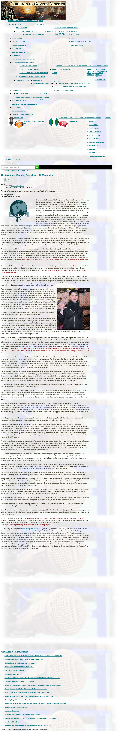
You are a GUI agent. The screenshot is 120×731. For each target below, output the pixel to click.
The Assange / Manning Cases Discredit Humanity (27, 175)
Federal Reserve (19, 45)
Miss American (95, 132)
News (41, 21)
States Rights (59, 35)
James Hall (93, 146)
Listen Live (18, 118)
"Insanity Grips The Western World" (17, 700)
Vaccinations (38, 80)
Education (16, 48)
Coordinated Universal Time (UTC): (15, 170)
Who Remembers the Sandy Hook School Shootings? (23, 659)
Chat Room (72, 121)
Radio (87, 118)
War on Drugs (17, 107)
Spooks (73, 38)
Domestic (74, 28)
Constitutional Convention (61, 32)
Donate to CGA (14, 159)
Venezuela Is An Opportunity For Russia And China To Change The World (30, 718)
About (107, 118)
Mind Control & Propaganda (101, 70)
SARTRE (92, 149)
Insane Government (20, 42)
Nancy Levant (94, 121)
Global (73, 31)
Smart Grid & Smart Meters (63, 69)
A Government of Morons (13, 674)
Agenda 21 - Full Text (28, 66)
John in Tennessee (96, 142)
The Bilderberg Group (65, 90)
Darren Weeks (95, 118)
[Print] (6, 179)
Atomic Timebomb (83, 83)
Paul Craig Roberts (97, 156)
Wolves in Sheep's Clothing (23, 62)
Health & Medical (99, 74)
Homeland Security (62, 28)
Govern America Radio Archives (72, 118)
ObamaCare (17, 38)
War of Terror (46, 94)
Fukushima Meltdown (67, 83)
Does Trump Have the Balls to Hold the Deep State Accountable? (27, 692)
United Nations (101, 66)
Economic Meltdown (20, 52)
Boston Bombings (19, 100)
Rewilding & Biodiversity (76, 66)
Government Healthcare (43, 84)
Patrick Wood (94, 152)
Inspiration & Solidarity (81, 42)
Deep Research (77, 45)
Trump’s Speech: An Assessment (16, 707)
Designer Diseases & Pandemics (24, 104)
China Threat (21, 28)
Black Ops (75, 35)
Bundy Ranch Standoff (29, 31)
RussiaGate (16, 90)
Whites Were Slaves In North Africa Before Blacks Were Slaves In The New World (33, 656)
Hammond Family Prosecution (32, 35)
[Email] (7, 181)
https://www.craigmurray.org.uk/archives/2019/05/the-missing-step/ (27, 525)
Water (54, 73)
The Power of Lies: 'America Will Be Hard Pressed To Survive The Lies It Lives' (32, 678)
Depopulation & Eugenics (30, 69)
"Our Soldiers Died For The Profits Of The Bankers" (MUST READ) (27, 726)
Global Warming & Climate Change (34, 73)
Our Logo (12, 163)
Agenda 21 (91, 66)
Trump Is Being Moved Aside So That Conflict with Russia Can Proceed (29, 696)
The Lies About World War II (14, 670)
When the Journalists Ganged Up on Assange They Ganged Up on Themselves (32, 685)
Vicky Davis (93, 125)
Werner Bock (61, 66)
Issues (41, 24)
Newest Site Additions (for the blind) (23, 21)
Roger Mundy (94, 139)
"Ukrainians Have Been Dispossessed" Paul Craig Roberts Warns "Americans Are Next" (35, 703)
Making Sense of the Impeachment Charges (19, 663)
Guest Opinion (94, 135)
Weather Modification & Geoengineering (71, 87)
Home (6, 17)
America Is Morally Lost (12, 722)
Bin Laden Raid (22, 94)
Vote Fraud (16, 55)
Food (97, 76)
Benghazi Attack (19, 111)
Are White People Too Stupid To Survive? (19, 681)
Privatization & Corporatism (24, 59)
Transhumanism (22, 80)
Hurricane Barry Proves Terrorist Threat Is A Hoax (22, 714)
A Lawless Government (12, 711)
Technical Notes (15, 24)
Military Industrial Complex (28, 97)
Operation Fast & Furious (22, 114)
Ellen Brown (94, 128)
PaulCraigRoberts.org (30, 529)
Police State (49, 31)
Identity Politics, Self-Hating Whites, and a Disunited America (25, 689)
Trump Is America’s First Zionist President (19, 667)
